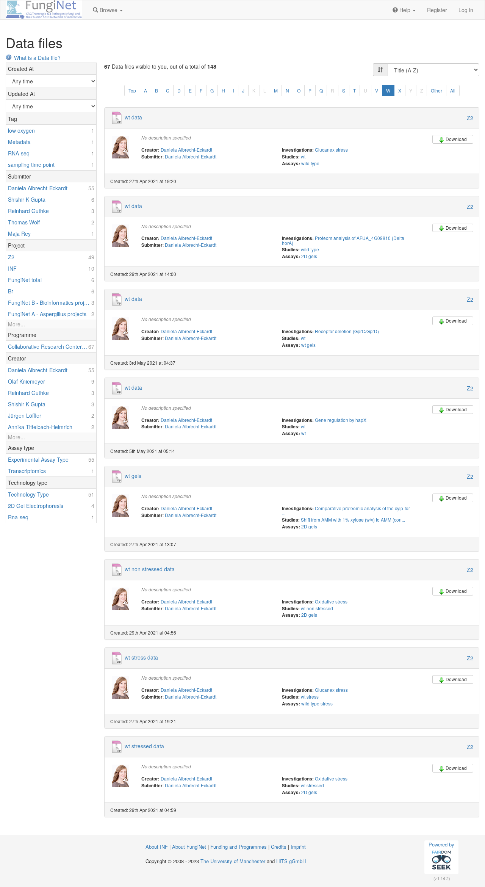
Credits (278, 846)
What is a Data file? (37, 57)
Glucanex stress (331, 149)
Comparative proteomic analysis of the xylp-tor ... (346, 510)
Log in (465, 10)
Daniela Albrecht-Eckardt (186, 149)
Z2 (470, 118)
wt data (133, 117)
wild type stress (317, 703)
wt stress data (141, 657)
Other (436, 90)
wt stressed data (144, 746)
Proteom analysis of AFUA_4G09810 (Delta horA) (343, 240)
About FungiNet (189, 846)
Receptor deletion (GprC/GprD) (347, 331)
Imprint (298, 846)
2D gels (309, 256)
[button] (107, 9)
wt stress (310, 696)
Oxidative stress (331, 601)
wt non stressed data (150, 568)
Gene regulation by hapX (340, 420)
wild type (310, 163)
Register (437, 10)
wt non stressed (317, 608)
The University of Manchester (232, 861)
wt (303, 156)
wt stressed (312, 785)
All (452, 90)
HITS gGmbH (291, 861)
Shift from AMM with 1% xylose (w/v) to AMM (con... (353, 519)
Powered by (441, 844)
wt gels (308, 345)
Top (132, 90)
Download (456, 139)
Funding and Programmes (238, 846)
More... (16, 324)
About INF (157, 846)
